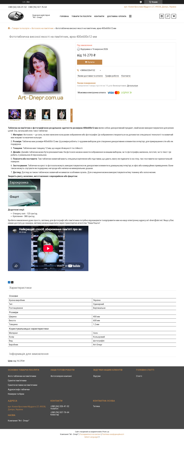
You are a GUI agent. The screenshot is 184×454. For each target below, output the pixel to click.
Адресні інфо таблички (19, 389)
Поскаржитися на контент (90, 434)
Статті (139, 376)
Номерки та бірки (16, 394)
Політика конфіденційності (113, 434)
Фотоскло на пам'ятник (42, 28)
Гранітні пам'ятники (17, 380)
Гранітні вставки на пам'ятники (22, 385)
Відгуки (96, 376)
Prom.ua (105, 432)
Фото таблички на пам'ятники (22, 376)
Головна (64, 16)
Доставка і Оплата (116, 16)
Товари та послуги (81, 16)
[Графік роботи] (161, 16)
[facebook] (9, 283)
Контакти (99, 16)
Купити (91, 62)
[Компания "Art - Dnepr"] (18, 16)
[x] (12, 283)
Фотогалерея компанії (61, 376)
